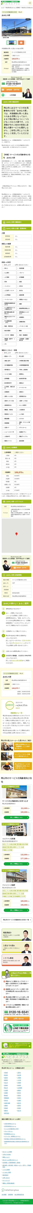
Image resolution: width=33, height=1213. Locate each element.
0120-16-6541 (26, 640)
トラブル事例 (6, 1169)
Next (29, 28)
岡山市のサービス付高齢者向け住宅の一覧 (16, 919)
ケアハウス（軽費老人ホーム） (12, 1136)
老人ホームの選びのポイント (10, 1160)
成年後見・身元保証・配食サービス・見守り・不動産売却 (17, 1166)
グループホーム (8, 1131)
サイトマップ (6, 1180)
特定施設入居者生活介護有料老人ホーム (15, 1139)
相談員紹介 (5, 1175)
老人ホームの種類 (7, 1151)
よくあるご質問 (7, 1172)
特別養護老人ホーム (9, 1134)
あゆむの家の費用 (16, 660)
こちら (8, 615)
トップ (2, 7)
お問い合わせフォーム (18, 643)
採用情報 (10, 1194)
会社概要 (4, 1194)
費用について (6, 1157)
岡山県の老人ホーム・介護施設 (13, 7)
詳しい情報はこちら (16, 817)
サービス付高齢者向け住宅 (11, 1129)
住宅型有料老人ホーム (10, 1126)
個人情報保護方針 (19, 1194)
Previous (3, 28)
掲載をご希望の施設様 (8, 1183)
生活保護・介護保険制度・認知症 (11, 1162)
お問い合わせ (19, 1019)
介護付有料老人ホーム (10, 1123)
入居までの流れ (7, 1154)
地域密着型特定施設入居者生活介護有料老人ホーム (16, 1142)
